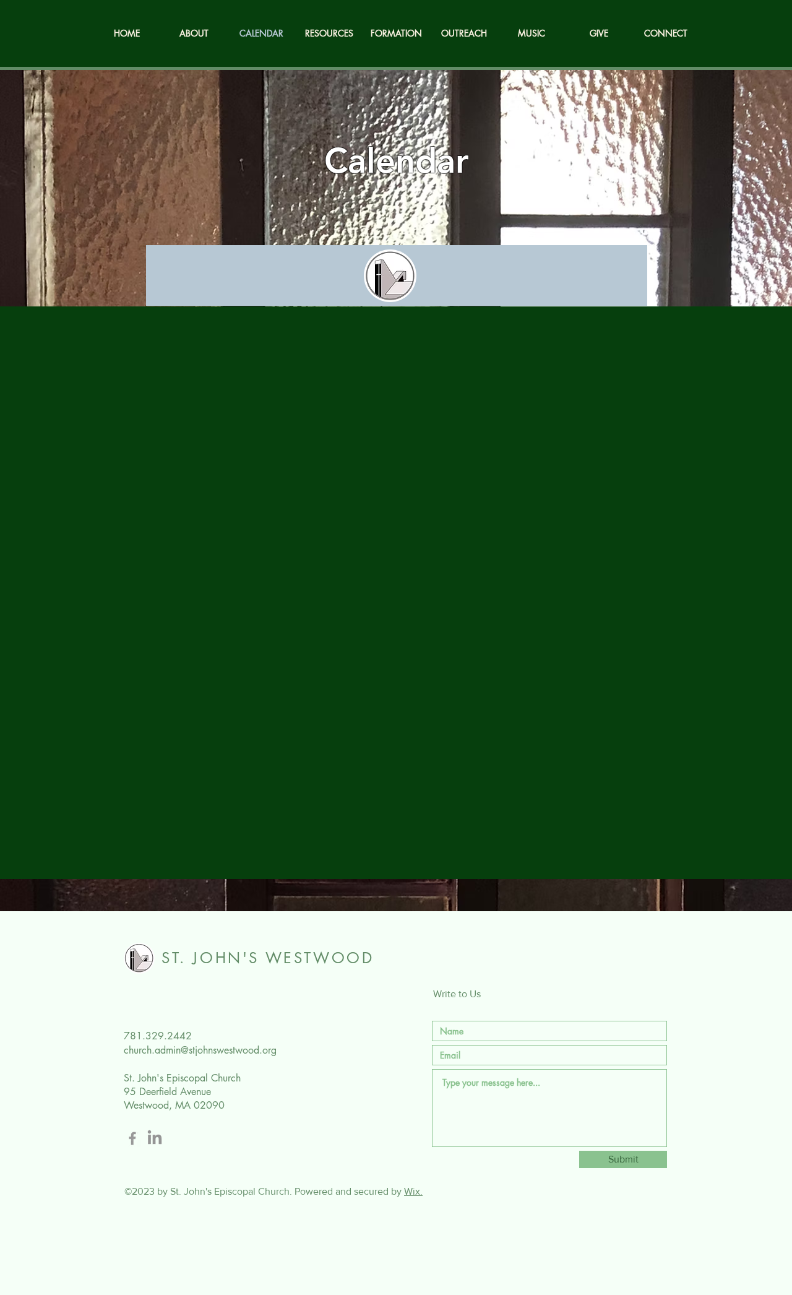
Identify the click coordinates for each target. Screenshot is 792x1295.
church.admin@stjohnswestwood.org (200, 1050)
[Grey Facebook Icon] (132, 1138)
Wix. (413, 1191)
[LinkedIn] (154, 1138)
